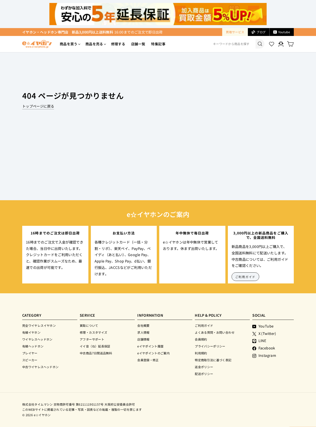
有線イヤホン (31, 332)
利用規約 (201, 353)
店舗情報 (143, 339)
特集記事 (158, 43)
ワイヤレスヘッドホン (37, 339)
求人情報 (143, 332)
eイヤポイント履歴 (150, 346)
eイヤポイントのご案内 (153, 353)
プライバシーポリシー (210, 346)
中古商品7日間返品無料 (96, 353)
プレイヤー (30, 353)
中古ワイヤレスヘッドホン (40, 367)
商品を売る (94, 43)
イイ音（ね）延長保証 (95, 346)
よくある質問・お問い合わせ (215, 332)
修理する (118, 43)
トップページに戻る (38, 106)
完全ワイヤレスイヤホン (39, 325)
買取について (89, 325)
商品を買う (69, 43)
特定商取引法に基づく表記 (213, 360)
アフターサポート (92, 339)
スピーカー (30, 360)
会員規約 (201, 339)
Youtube (284, 32)
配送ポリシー (204, 374)
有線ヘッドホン (33, 346)
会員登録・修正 (148, 360)
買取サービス (235, 32)
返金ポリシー (204, 367)
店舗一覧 (138, 43)
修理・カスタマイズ (93, 332)
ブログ (261, 32)
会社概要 (143, 325)
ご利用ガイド (245, 277)
